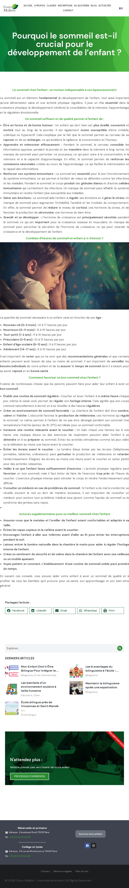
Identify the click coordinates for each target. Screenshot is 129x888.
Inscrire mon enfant (90, 833)
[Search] (119, 648)
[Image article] (11, 671)
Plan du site (82, 871)
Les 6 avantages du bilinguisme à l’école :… (102, 668)
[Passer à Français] (121, 8)
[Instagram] (93, 845)
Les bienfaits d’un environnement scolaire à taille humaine (38, 687)
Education (26, 695)
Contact (45, 871)
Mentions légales (63, 871)
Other (36, 695)
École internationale (45, 675)
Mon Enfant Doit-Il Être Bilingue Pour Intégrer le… (40, 668)
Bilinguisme (27, 675)
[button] (16, 610)
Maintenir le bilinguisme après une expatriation (102, 685)
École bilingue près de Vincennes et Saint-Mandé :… (39, 706)
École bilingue (28, 714)
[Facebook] (87, 845)
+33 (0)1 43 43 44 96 (20, 837)
